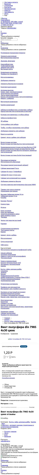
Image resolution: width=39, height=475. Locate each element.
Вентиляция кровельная (9, 101)
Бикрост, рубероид (7, 98)
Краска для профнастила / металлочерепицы (16, 97)
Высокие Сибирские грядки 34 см (12, 194)
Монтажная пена (6, 300)
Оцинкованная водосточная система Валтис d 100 (18, 147)
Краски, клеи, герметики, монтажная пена (15, 297)
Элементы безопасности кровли (12, 84)
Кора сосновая (6, 210)
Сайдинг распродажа (8, 313)
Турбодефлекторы (7, 66)
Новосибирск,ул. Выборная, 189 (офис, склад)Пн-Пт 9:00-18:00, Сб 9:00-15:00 (12, 21)
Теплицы (4, 217)
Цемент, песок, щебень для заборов (13, 137)
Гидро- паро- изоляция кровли (11, 92)
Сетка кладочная (7, 241)
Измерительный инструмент (10, 293)
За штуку (23, 346)
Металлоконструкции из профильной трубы (16, 250)
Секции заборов (6, 253)
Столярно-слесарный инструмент (12, 295)
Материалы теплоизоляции (10, 264)
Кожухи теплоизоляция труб (11, 263)
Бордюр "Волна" (6, 201)
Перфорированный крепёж (10, 276)
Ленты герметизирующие (9, 95)
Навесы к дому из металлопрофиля (13, 256)
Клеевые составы (7, 303)
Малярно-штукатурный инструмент (13, 292)
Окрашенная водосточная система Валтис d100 (17, 149)
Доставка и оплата (11, 2)
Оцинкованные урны (8, 280)
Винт (3, 423)
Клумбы (3, 197)
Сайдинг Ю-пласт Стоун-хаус (11, 175)
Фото (6, 13)
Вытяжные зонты (7, 69)
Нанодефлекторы (7, 64)
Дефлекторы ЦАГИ (7, 67)
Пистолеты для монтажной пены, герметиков (17, 306)
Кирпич (3, 232)
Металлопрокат (6, 238)
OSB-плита (4, 245)
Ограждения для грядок (9, 191)
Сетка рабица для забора (9, 124)
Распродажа (5, 308)
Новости (7, 10)
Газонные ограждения (8, 254)
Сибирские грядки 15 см (9, 196)
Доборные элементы (8, 80)
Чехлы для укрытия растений (11, 220)
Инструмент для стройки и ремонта (13, 289)
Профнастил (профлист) (9, 74)
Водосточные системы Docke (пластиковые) (16, 155)
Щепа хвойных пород (8, 215)
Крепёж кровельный (8, 105)
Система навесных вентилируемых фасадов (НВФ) (18, 184)
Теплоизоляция (6, 258)
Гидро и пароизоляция (9, 261)
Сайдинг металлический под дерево (13, 178)
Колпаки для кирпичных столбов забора (15, 114)
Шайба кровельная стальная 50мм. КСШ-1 (15, 277)
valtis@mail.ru (5, 441)
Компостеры (5, 204)
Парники (4, 223)
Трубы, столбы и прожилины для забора (15, 127)
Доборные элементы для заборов (12, 131)
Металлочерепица (7, 77)
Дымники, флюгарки (8, 61)
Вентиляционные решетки (10, 57)
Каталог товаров (10, 431)
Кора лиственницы (7, 212)
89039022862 (11, 28)
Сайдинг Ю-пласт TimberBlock (11, 171)
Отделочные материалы (9, 284)
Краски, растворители (8, 305)
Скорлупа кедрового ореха (10, 214)
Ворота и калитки (7, 134)
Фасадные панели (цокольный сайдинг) (14, 165)
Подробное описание (8, 378)
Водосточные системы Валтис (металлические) (17, 144)
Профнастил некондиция (9, 315)
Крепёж (3, 266)
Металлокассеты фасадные (10, 162)
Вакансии (7, 4)
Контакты (7, 7)
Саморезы (4, 271)
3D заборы (4, 121)
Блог (6, 435)
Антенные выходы (7, 90)
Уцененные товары (7, 311)
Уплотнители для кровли (9, 93)
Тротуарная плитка (7, 230)
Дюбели (3, 272)
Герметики (4, 302)
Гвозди (3, 274)
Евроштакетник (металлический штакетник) (16, 111)
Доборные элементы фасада (11, 181)
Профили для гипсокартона (10, 287)
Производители (9, 9)
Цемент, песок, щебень (8, 235)
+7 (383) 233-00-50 (7, 25)
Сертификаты (9, 12)
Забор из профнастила (9, 118)
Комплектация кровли (8, 87)
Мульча (3, 207)
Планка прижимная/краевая (10, 279)
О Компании (8, 5)
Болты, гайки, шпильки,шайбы (11, 269)
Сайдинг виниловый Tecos (10, 168)
